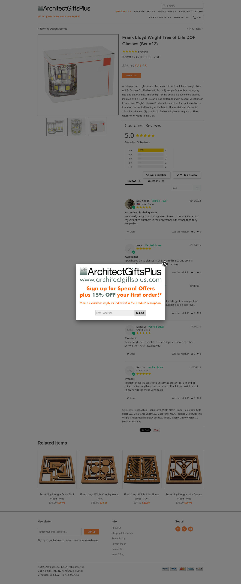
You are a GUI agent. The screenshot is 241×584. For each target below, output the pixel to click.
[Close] (164, 264)
